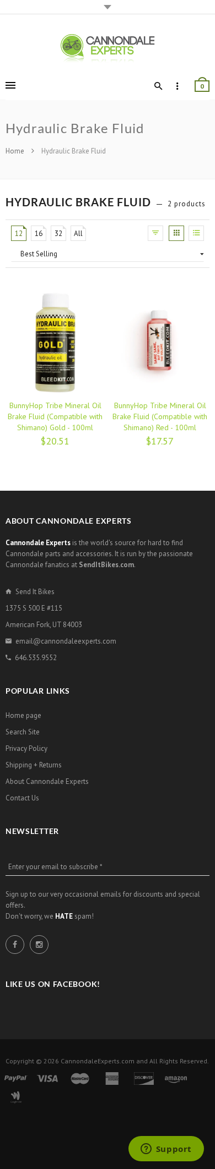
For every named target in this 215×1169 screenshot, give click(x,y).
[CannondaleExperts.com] (107, 47)
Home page (23, 715)
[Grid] (176, 233)
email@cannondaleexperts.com (65, 641)
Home (16, 151)
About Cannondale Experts (47, 781)
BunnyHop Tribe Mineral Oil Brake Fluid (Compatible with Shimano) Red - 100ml (159, 416)
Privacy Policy (26, 748)
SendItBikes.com (106, 564)
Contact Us (22, 798)
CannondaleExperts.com (98, 1061)
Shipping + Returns (34, 765)
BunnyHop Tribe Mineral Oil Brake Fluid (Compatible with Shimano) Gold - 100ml (55, 416)
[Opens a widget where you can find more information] (166, 1149)
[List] (196, 233)
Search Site (23, 732)
